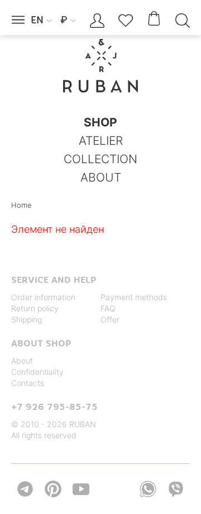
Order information (43, 297)
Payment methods (133, 297)
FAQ (108, 308)
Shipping (26, 319)
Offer (109, 319)
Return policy (35, 308)
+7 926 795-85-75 (54, 406)
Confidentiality (37, 371)
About (22, 360)
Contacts (27, 383)
